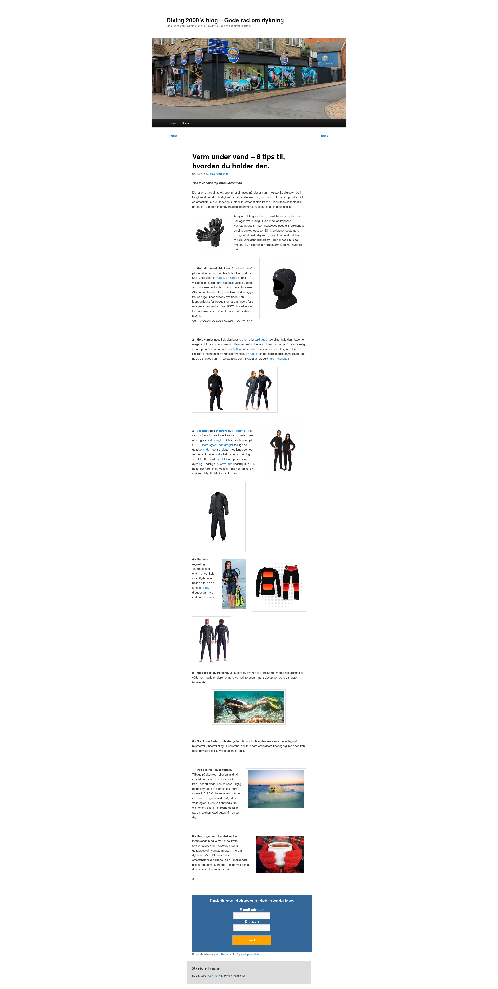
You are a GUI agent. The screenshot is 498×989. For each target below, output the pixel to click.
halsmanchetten (231, 349)
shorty (210, 597)
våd (244, 339)
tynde (205, 449)
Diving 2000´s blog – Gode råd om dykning (225, 20)
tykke (218, 454)
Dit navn (252, 921)
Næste (326, 135)
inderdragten (216, 440)
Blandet (225, 954)
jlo (227, 174)
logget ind (212, 975)
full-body (203, 588)
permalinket (253, 954)
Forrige (172, 135)
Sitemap (186, 123)
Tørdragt (203, 430)
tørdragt (260, 339)
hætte (220, 278)
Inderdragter (225, 445)
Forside (171, 123)
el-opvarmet (224, 464)
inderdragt (223, 430)
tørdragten (209, 445)
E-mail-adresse (251, 909)
